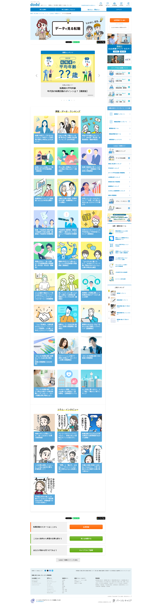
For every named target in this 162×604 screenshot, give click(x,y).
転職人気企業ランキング (114, 163)
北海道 (63, 580)
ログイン (128, 5)
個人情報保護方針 (40, 601)
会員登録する (119, 20)
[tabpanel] (68, 75)
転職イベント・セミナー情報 (80, 580)
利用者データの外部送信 (110, 570)
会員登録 (121, 5)
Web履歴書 (114, 5)
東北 (63, 581)
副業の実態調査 (112, 195)
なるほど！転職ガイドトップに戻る (68, 560)
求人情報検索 (34, 581)
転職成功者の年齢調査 (114, 181)
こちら (121, 23)
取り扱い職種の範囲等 (100, 570)
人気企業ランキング (113, 583)
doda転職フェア (77, 581)
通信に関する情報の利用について (87, 570)
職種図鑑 (103, 586)
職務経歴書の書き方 (116, 580)
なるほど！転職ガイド (55, 13)
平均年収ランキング (113, 168)
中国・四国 (64, 589)
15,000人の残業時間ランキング (116, 190)
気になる (108, 5)
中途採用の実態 (108, 584)
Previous (36, 75)
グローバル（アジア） (51, 591)
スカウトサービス (35, 584)
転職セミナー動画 (78, 583)
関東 (63, 583)
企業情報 (108, 586)
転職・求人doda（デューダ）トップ (39, 13)
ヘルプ (128, 570)
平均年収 (120, 583)
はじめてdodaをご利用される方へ (119, 27)
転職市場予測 (121, 584)
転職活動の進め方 (99, 580)
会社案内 (109, 596)
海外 (63, 592)
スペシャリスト (50, 587)
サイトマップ (124, 570)
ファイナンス (50, 586)
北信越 (63, 586)
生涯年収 (125, 583)
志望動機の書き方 (125, 580)
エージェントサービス (36, 583)
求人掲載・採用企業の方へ (124, 596)
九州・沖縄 (64, 591)
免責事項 (118, 570)
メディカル (49, 583)
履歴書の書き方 (107, 580)
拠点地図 (115, 596)
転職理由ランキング (113, 186)
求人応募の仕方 (107, 581)
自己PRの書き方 (99, 581)
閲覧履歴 (101, 5)
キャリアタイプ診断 (86, 550)
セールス (49, 584)
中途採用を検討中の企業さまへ (88, 5)
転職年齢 (102, 584)
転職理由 (97, 584)
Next (99, 75)
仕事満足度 (115, 584)
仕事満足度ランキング (114, 177)
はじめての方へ (35, 580)
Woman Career (50, 592)
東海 (63, 584)
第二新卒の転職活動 (103, 583)
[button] (101, 42)
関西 (63, 587)
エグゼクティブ (50, 589)
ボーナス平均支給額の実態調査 (116, 172)
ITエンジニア (49, 580)
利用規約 (78, 570)
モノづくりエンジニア (51, 581)
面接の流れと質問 (115, 581)
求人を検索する (86, 538)
